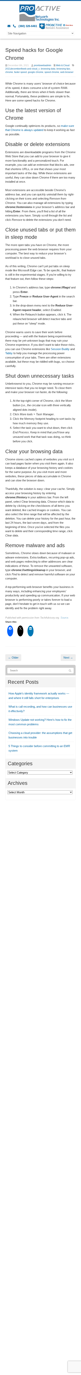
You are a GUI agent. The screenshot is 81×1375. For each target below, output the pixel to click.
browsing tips (63, 68)
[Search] (70, 671)
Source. (64, 617)
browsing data (48, 68)
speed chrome (51, 72)
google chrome (35, 72)
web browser (66, 72)
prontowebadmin (42, 65)
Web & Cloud (63, 65)
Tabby (9, 353)
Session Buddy (60, 349)
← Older (13, 657)
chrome (9, 72)
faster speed (20, 72)
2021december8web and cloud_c (22, 68)
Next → (68, 657)
